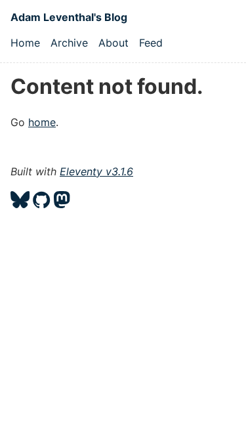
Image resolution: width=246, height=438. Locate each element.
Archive (69, 42)
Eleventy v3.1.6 (96, 171)
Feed (151, 42)
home (42, 122)
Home (25, 42)
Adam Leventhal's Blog (68, 17)
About (113, 42)
